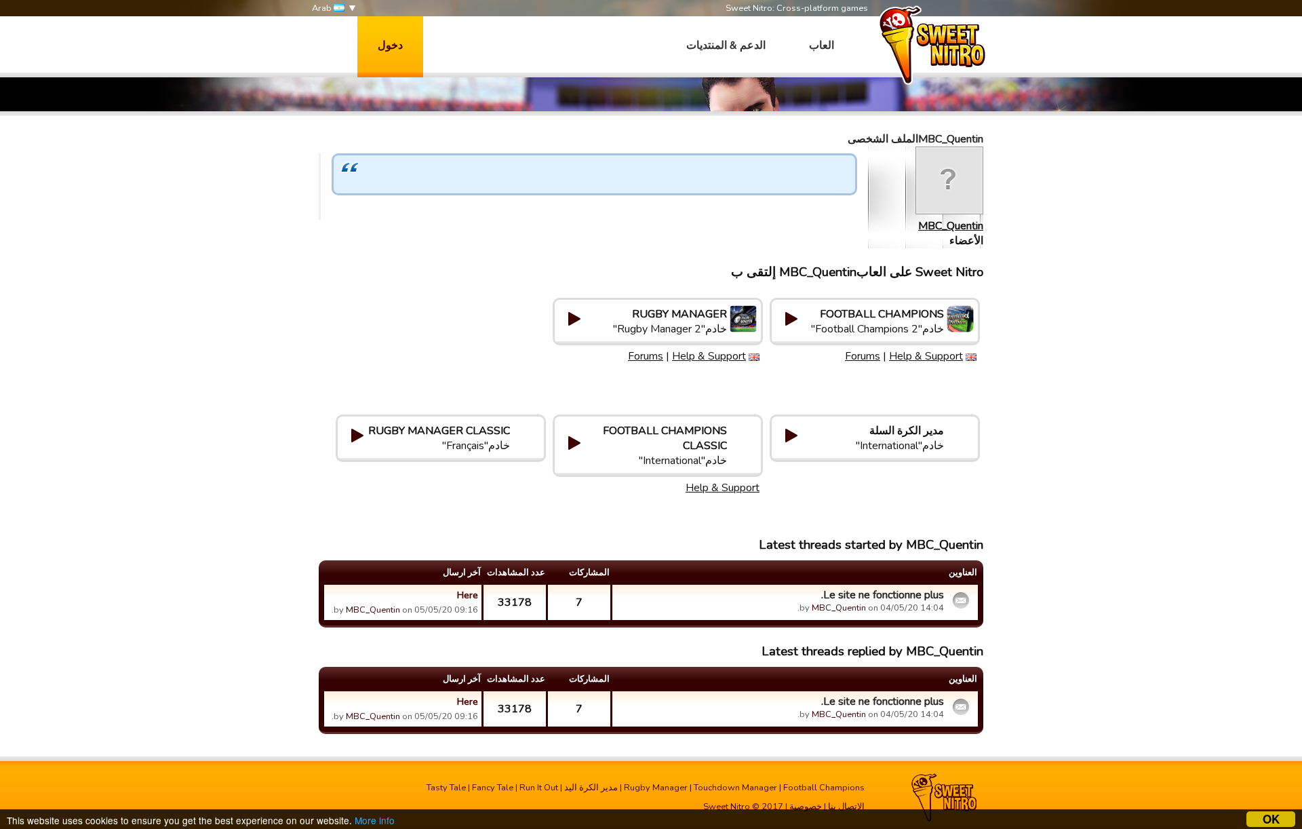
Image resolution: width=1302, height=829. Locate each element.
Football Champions (824, 788)
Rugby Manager (656, 788)
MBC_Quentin (950, 225)
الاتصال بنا (846, 807)
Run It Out (538, 788)
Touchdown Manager (735, 788)
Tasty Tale (446, 788)
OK (1271, 819)
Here (467, 595)
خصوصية (805, 807)
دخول (390, 45)
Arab (323, 8)
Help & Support (926, 356)
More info (375, 820)
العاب (821, 45)
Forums (862, 356)
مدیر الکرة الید (591, 788)
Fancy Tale (492, 788)
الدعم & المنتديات (726, 45)
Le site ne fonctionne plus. (882, 595)
